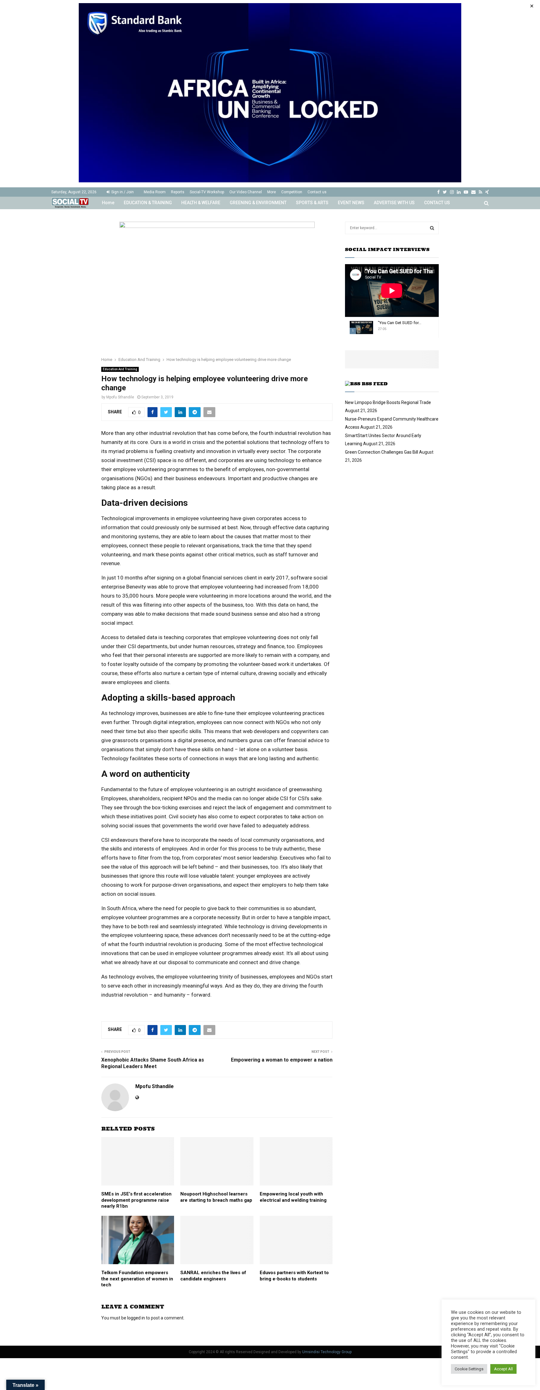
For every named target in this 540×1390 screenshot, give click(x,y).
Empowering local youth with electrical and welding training (293, 1197)
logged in (136, 1317)
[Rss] (480, 192)
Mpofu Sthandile (120, 397)
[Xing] (487, 192)
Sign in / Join (122, 192)
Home (108, 202)
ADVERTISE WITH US (394, 202)
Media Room (155, 192)
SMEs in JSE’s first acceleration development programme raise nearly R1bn (136, 1200)
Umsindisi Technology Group (327, 1352)
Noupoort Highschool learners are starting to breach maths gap (216, 1197)
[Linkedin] (459, 192)
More (271, 192)
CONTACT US (437, 202)
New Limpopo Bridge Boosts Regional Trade (388, 402)
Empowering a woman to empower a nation (281, 1060)
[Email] (473, 192)
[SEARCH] (432, 228)
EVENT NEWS (351, 202)
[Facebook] (438, 192)
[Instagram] (452, 192)
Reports (177, 192)
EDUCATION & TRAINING (148, 202)
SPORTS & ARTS (312, 202)
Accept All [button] (503, 1369)
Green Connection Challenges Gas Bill (381, 452)
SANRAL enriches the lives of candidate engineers (213, 1276)
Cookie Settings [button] (469, 1369)
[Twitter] (445, 192)
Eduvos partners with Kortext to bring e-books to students (294, 1276)
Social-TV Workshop (207, 192)
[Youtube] (466, 192)
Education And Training (120, 369)
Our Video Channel (245, 192)
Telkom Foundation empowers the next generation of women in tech (137, 1279)
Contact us (317, 192)
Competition (291, 192)
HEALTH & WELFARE (200, 202)
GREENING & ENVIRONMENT (258, 202)
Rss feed (375, 384)
